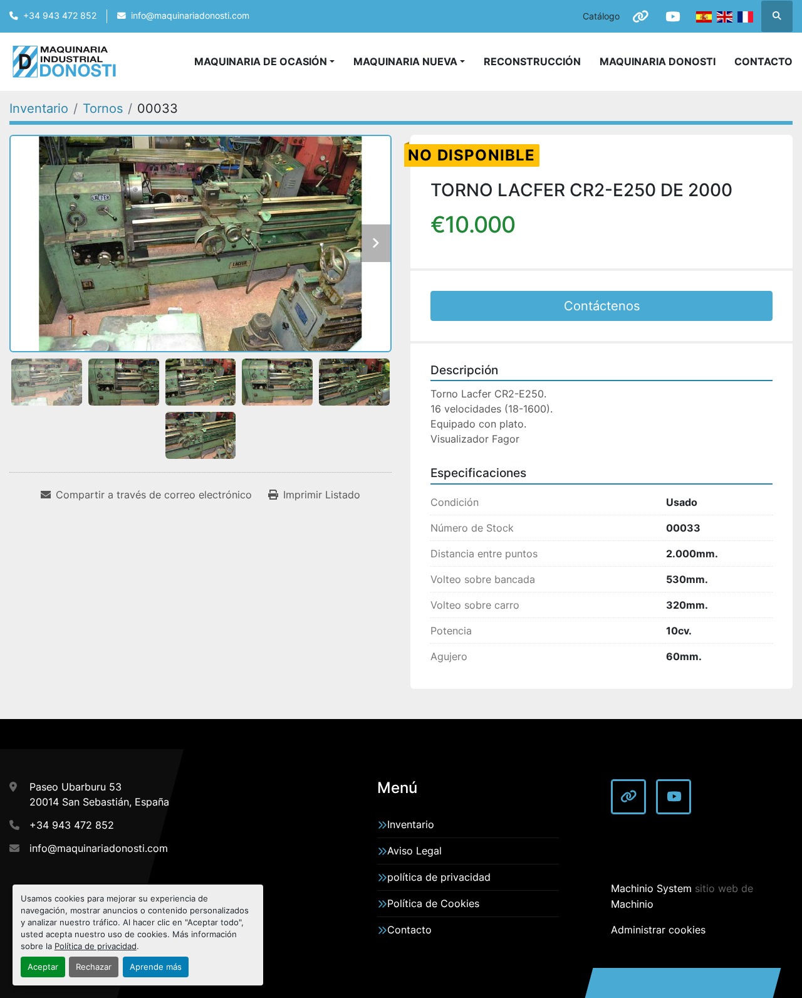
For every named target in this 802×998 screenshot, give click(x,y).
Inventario (410, 824)
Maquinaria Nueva (405, 61)
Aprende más (156, 967)
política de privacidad (439, 877)
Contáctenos (602, 305)
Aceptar (43, 967)
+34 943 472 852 (59, 16)
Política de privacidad (96, 946)
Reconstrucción (532, 61)
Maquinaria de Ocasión (260, 61)
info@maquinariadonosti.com (190, 16)
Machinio (632, 904)
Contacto (763, 61)
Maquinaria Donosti (658, 61)
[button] (409, 61)
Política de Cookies (433, 903)
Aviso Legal (414, 850)
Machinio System (651, 888)
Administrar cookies (658, 929)
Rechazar (94, 967)
